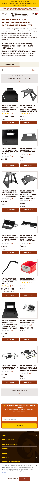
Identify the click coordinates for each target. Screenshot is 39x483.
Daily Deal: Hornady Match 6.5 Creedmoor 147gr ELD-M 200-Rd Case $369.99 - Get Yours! (19, 9)
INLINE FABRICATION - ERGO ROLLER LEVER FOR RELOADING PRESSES (9, 280)
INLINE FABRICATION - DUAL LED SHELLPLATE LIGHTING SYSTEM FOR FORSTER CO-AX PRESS (28, 368)
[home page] (19, 15)
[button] (2, 14)
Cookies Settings (13, 478)
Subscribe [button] (19, 425)
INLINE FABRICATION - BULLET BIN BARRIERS (28, 279)
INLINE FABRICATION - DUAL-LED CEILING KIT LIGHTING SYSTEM (10, 367)
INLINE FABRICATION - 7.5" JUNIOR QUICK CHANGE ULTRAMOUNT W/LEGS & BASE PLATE (28, 108)
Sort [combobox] (33, 70)
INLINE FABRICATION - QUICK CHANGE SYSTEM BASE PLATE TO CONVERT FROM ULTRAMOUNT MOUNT (9, 324)
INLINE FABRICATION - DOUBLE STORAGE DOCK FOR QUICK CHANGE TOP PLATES (28, 238)
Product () (9, 64)
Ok (24, 478)
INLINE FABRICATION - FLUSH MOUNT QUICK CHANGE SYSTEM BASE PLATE (10, 151)
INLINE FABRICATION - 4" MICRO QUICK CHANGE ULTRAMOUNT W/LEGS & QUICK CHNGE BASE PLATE (28, 194)
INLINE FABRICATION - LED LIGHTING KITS (28, 322)
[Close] (36, 466)
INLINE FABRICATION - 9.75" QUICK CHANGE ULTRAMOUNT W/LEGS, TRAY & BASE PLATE (10, 193)
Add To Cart (10, 122)
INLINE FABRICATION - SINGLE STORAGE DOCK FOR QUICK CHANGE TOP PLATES (10, 238)
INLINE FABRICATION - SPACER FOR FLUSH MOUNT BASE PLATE (28, 150)
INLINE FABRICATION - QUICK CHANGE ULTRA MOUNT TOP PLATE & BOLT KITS (10, 108)
